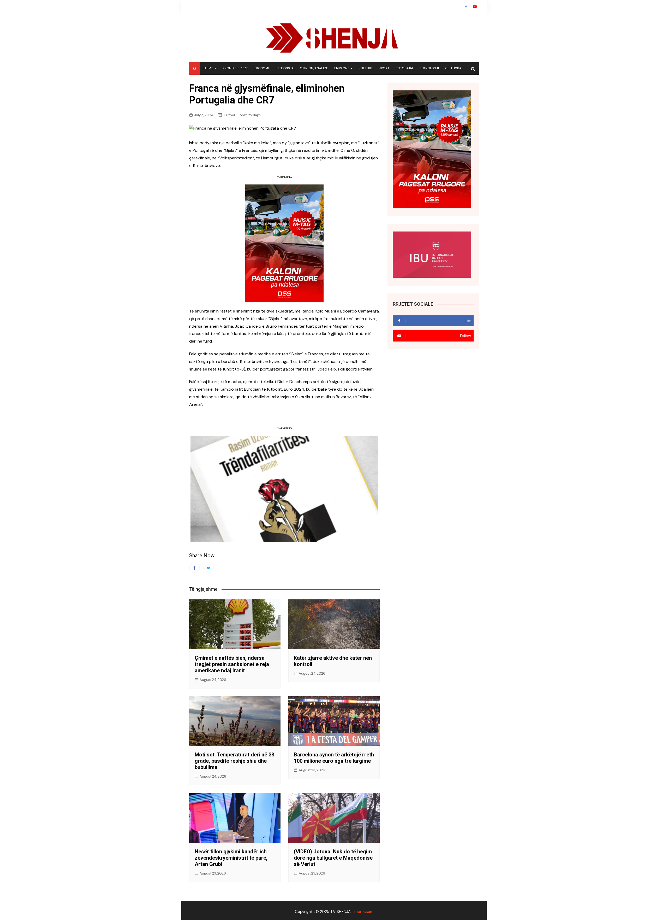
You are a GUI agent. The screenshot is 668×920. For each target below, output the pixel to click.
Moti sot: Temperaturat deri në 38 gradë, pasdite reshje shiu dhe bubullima (234, 760)
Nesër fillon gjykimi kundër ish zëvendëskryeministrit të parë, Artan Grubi (231, 857)
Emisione (341, 68)
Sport (384, 68)
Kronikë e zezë (235, 68)
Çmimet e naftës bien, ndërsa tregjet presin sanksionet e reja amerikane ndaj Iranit (232, 664)
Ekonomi (261, 68)
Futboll (230, 115)
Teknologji (429, 68)
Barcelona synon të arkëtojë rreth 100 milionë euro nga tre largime (334, 757)
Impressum (363, 911)
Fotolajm (404, 68)
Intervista (285, 68)
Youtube (475, 6)
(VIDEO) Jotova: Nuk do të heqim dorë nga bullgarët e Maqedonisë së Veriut (333, 857)
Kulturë (366, 68)
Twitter (208, 568)
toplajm (254, 115)
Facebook (466, 6)
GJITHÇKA (453, 68)
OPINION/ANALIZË (314, 68)
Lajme (208, 68)
